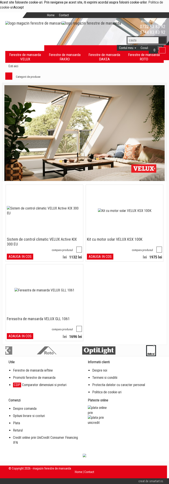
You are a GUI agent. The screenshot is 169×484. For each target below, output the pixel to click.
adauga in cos (20, 257)
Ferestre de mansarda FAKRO (65, 56)
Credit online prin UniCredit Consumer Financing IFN (45, 440)
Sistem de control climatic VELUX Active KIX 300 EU (42, 241)
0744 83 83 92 (152, 32)
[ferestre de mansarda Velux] (84, 133)
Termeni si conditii (104, 378)
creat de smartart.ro (150, 481)
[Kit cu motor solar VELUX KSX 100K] (124, 210)
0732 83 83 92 (152, 26)
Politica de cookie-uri (106, 392)
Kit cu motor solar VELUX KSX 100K (114, 239)
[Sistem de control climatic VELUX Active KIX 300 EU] (44, 211)
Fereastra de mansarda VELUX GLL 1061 (38, 318)
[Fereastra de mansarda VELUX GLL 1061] (44, 290)
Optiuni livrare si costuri (29, 416)
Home (51, 15)
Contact (64, 15)
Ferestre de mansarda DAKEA (104, 56)
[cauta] (162, 40)
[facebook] (75, 15)
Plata (16, 423)
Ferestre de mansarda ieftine (33, 370)
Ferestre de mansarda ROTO (144, 56)
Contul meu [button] (126, 48)
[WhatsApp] (132, 26)
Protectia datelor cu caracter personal (118, 385)
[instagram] (91, 15)
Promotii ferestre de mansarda (34, 378)
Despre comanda (25, 408)
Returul (18, 430)
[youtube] (99, 15)
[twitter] (83, 15)
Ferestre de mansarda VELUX (25, 56)
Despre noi (99, 370)
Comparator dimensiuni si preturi (40, 385)
